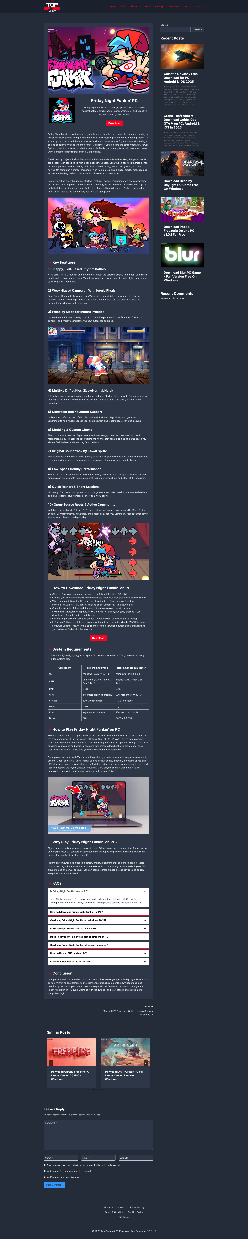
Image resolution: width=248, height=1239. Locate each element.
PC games (188, 100)
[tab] (93, 1089)
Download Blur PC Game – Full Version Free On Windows (182, 276)
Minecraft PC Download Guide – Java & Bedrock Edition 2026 (128, 1011)
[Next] (146, 1063)
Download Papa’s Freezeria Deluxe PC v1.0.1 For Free (179, 230)
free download (184, 89)
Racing (159, 6)
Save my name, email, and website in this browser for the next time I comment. (84, 1165)
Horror (148, 6)
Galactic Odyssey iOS (172, 97)
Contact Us (122, 1207)
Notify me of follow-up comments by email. (69, 1171)
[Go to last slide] (51, 1063)
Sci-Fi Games (182, 102)
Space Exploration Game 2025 (184, 105)
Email (86, 1158)
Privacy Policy (137, 1207)
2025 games (170, 87)
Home (112, 6)
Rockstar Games (193, 145)
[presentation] (71, 1052)
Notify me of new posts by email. (64, 1177)
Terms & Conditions (115, 1212)
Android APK (184, 133)
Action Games (181, 87)
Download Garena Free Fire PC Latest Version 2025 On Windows (70, 1075)
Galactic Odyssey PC (188, 97)
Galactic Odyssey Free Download (183, 94)
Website (124, 1158)
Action (122, 6)
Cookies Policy (135, 1212)
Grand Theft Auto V (175, 135)
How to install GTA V (181, 143)
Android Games (192, 87)
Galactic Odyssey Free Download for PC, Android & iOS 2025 (181, 77)
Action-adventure (172, 133)
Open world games (171, 145)
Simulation (172, 6)
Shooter (185, 6)
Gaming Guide (169, 100)
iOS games (179, 100)
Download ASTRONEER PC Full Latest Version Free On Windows (124, 1075)
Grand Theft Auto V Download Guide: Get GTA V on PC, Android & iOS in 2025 (182, 121)
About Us (108, 1207)
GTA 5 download (178, 138)
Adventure (135, 6)
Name (49, 1158)
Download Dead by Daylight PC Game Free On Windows (181, 185)
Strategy (198, 6)
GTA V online (175, 140)
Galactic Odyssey (175, 92)
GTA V (187, 138)
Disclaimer (124, 1217)
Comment (51, 1123)
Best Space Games (171, 89)
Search (164, 25)
